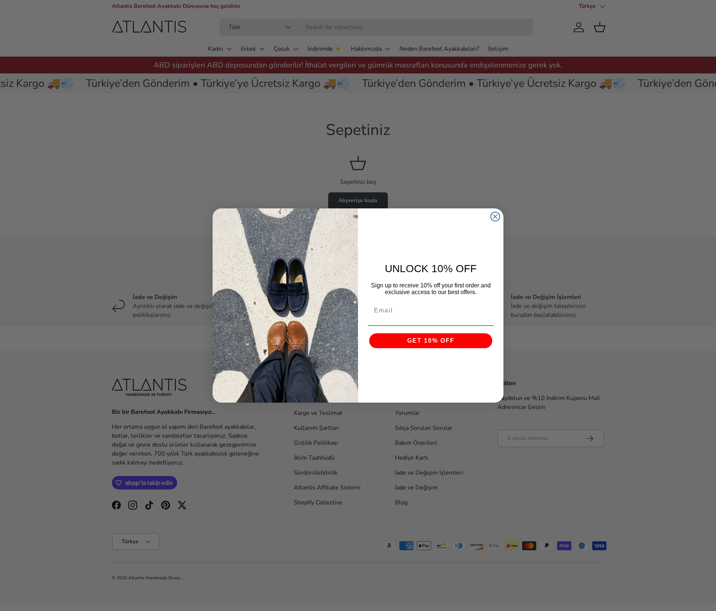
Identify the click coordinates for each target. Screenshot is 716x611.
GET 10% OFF (431, 340)
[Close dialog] (495, 216)
